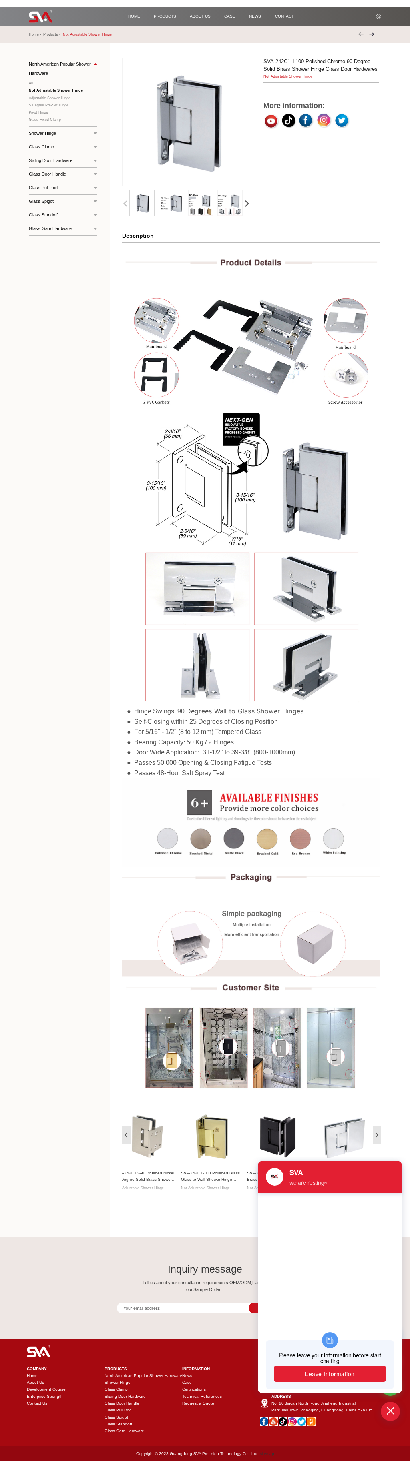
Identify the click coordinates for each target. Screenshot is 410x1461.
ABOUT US (200, 16)
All (31, 83)
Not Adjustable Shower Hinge (87, 34)
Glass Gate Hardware (124, 1431)
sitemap (267, 1453)
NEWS (255, 16)
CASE (229, 16)
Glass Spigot (116, 1417)
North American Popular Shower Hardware (143, 1375)
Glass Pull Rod (118, 1410)
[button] (247, 203)
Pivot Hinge (38, 112)
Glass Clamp (116, 1389)
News (187, 1375)
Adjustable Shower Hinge (49, 98)
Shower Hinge (118, 1382)
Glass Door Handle (122, 1403)
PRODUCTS (165, 16)
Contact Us (37, 1403)
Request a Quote (198, 1403)
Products (50, 34)
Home (34, 34)
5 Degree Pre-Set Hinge (48, 105)
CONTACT (284, 16)
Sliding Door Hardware (125, 1396)
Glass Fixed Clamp (45, 120)
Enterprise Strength (45, 1396)
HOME (134, 16)
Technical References (202, 1396)
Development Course (46, 1389)
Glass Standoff (118, 1424)
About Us (35, 1382)
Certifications (194, 1389)
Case (187, 1382)
